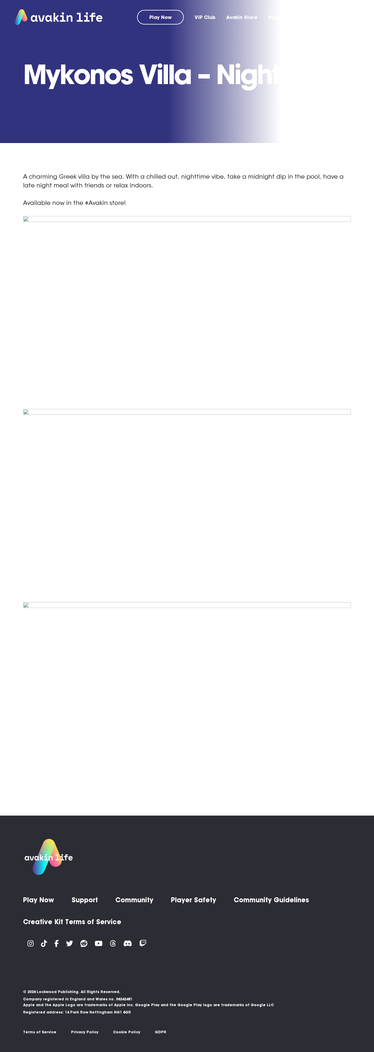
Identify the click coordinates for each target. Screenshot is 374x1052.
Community (312, 17)
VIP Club (205, 17)
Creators (348, 17)
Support (278, 17)
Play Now (160, 17)
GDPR (160, 1032)
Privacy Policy (84, 1032)
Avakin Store (241, 17)
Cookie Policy (126, 1032)
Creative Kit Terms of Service (72, 922)
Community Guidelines (271, 900)
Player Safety (193, 900)
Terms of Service (39, 1032)
